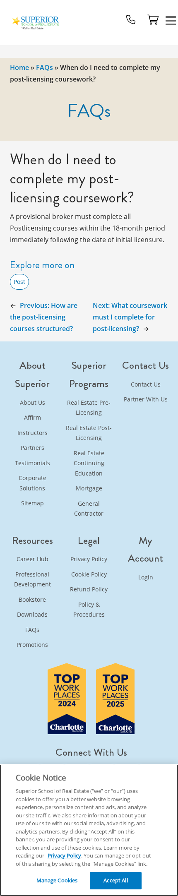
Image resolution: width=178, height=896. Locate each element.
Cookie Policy (89, 574)
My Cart (153, 19)
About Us (32, 402)
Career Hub (32, 559)
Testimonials (32, 463)
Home (19, 67)
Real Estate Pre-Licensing (89, 408)
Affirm (32, 417)
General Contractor (88, 509)
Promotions (32, 645)
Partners (32, 448)
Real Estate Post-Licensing (89, 433)
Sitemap (32, 503)
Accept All (115, 880)
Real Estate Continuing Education (89, 463)
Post (19, 282)
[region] (89, 830)
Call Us (130, 19)
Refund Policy (89, 589)
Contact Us (146, 384)
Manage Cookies (57, 880)
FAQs (44, 67)
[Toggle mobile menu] (170, 19)
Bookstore (32, 599)
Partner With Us (146, 399)
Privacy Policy (88, 559)
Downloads (32, 614)
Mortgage (89, 488)
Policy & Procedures (89, 610)
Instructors (32, 433)
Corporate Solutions (32, 483)
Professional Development (32, 579)
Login (145, 577)
